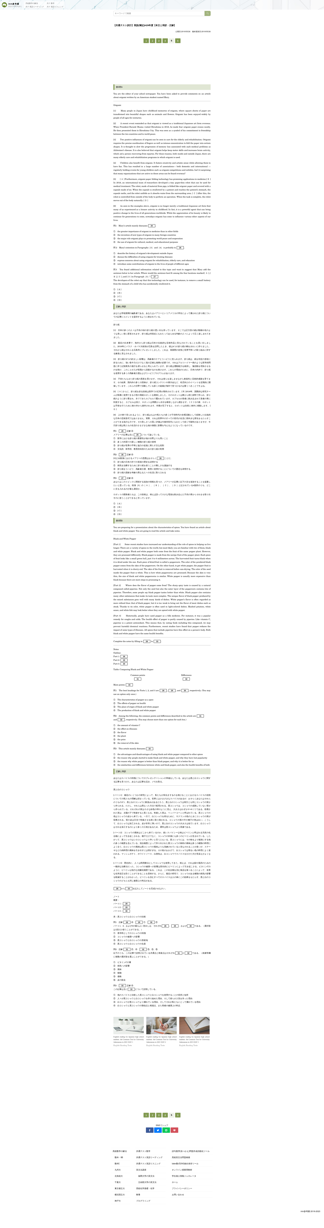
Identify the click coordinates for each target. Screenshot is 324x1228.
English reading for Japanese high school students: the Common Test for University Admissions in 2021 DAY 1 (128, 1039)
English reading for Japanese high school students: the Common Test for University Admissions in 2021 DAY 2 (161, 1039)
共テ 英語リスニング (55, 6)
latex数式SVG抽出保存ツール (185, 1163)
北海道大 (118, 1175)
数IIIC (116, 1163)
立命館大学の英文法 (146, 1182)
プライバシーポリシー (182, 1188)
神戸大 (117, 1200)
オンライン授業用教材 (182, 1169)
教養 (138, 1194)
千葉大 (117, 1182)
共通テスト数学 (143, 1151)
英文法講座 (141, 1169)
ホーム (175, 1182)
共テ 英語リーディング (35, 6)
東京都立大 (119, 1188)
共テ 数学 (50, 3)
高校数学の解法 (32, 3)
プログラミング (143, 1200)
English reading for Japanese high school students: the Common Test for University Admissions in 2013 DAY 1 (194, 1039)
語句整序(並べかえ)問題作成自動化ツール (191, 1151)
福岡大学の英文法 (145, 1175)
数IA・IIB (118, 1157)
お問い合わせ (178, 1194)
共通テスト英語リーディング (149, 1157)
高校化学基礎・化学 (145, 1188)
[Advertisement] (162, 64)
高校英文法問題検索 (181, 1157)
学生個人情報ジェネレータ (184, 1175)
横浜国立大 (119, 1194)
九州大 (117, 1169)
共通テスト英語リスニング (148, 1163)
